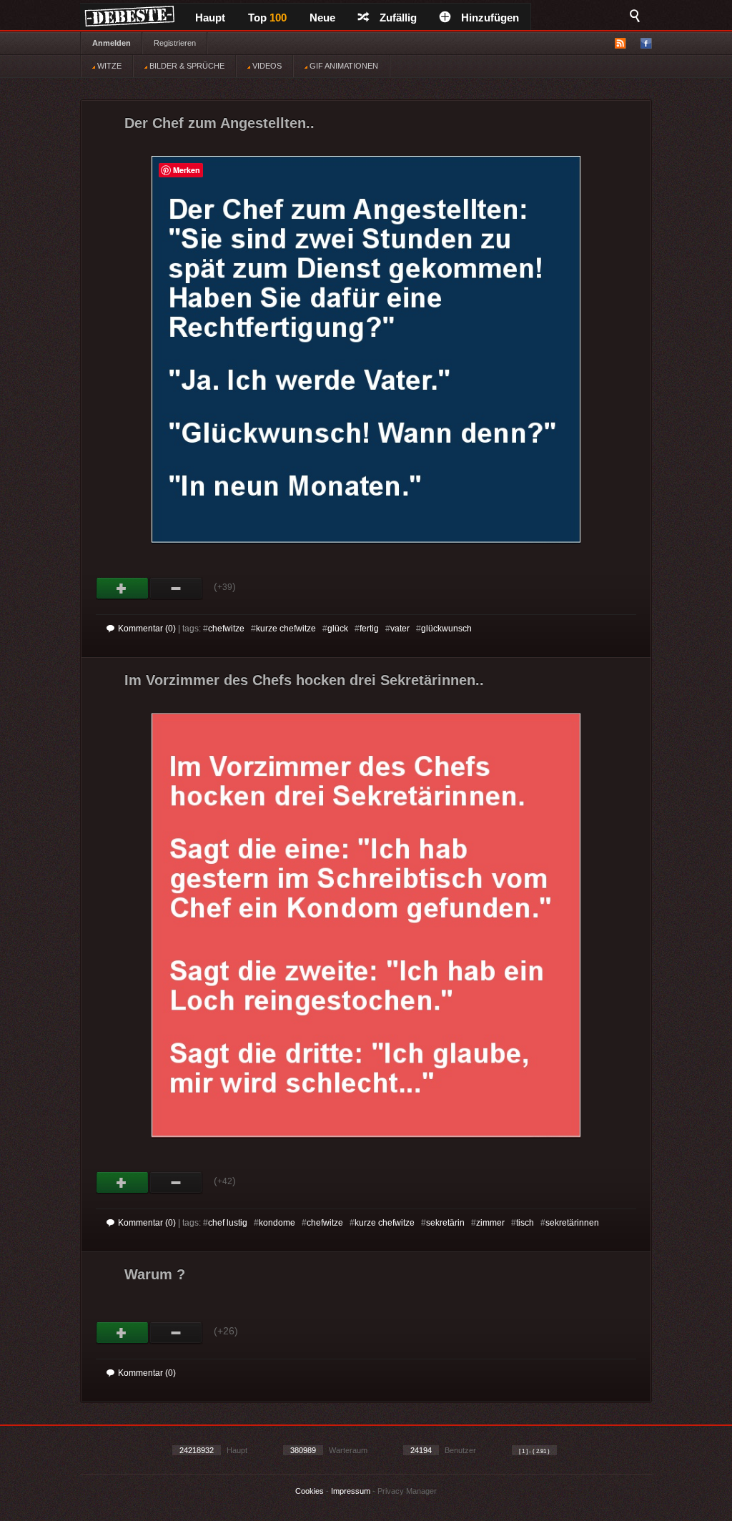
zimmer (490, 1223)
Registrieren (175, 43)
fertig (369, 629)
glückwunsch (446, 629)
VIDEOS (266, 65)
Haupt (210, 17)
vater (400, 629)
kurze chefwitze (286, 629)
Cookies (309, 1491)
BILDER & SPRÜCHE (185, 65)
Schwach (176, 588)
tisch (525, 1223)
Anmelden (111, 43)
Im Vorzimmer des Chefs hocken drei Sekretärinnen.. (304, 680)
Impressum (350, 1491)
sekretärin (445, 1223)
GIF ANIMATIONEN (342, 65)
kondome (277, 1223)
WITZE (108, 65)
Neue (322, 17)
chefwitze (226, 629)
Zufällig (398, 17)
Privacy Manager (407, 1491)
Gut (122, 588)
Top (267, 17)
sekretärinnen (572, 1223)
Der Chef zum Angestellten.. (219, 123)
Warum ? (154, 1274)
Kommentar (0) (147, 629)
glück (337, 629)
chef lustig (227, 1223)
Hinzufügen (490, 17)
